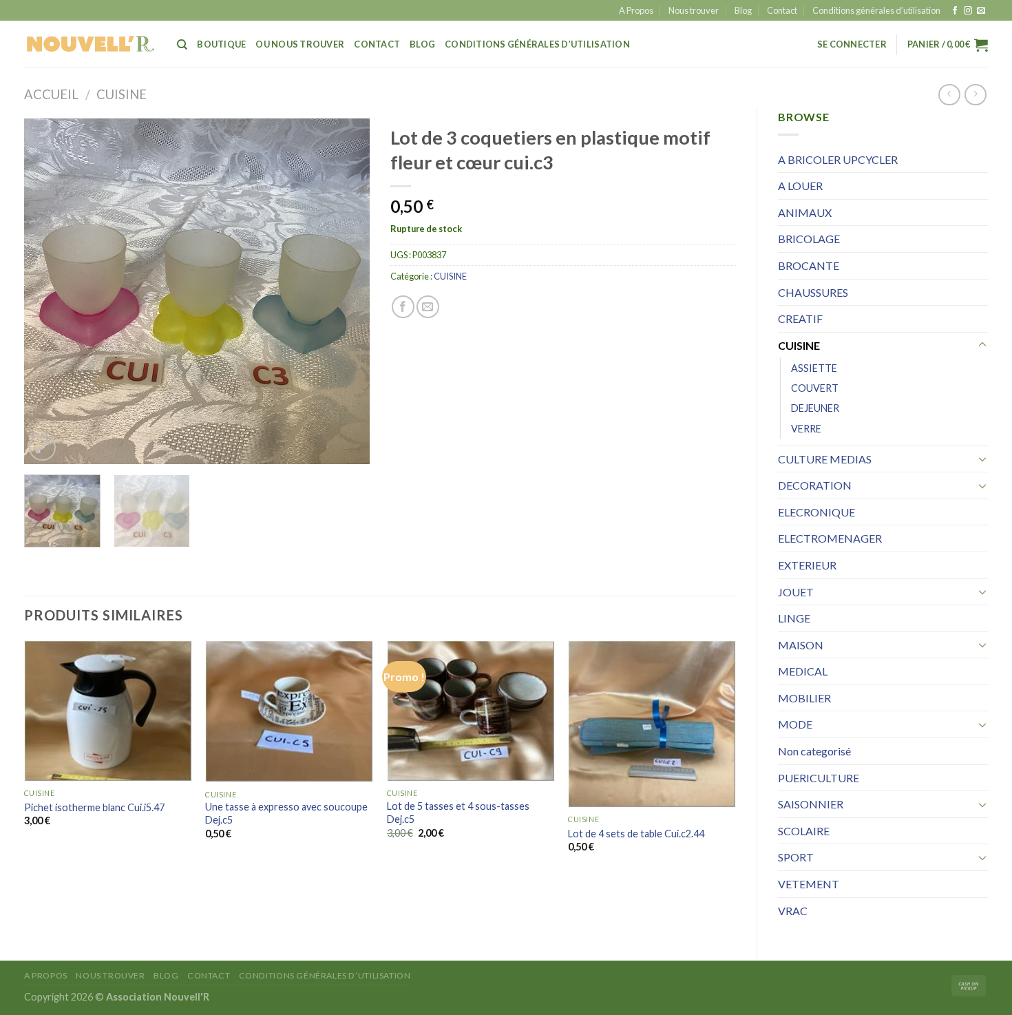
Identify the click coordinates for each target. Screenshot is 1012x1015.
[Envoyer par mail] (428, 306)
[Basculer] (982, 345)
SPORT (796, 857)
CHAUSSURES (813, 292)
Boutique (221, 44)
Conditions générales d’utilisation (876, 10)
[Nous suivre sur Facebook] (955, 11)
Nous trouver (693, 10)
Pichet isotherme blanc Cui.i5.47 (94, 807)
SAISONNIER (810, 803)
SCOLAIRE (804, 830)
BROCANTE (808, 265)
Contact (782, 10)
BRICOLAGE (809, 238)
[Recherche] (182, 45)
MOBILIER (804, 697)
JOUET (796, 591)
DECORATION (815, 485)
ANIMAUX (805, 212)
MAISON (800, 644)
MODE (795, 724)
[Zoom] (42, 448)
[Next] (345, 291)
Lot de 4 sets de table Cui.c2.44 (636, 833)
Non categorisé (814, 750)
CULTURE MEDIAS (825, 458)
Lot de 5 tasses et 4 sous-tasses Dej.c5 (458, 812)
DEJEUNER (815, 408)
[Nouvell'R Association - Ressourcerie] (90, 44)
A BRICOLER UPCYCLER (838, 159)
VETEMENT (808, 883)
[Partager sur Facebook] (403, 306)
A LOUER (800, 185)
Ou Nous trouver (299, 44)
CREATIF (800, 318)
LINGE (794, 618)
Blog (743, 10)
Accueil (51, 94)
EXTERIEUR (807, 565)
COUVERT (815, 388)
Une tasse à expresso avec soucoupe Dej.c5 (286, 813)
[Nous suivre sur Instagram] (968, 11)
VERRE (806, 429)
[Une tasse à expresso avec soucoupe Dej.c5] (289, 711)
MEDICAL (802, 671)
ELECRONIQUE (816, 512)
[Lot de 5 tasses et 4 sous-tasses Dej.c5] (471, 711)
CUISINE (121, 94)
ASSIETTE (814, 368)
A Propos (636, 10)
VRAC (793, 910)
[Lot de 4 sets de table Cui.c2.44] (652, 724)
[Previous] (48, 291)
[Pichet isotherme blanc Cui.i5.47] (108, 711)
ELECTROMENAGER (830, 538)
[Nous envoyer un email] (981, 11)
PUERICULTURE (818, 777)
